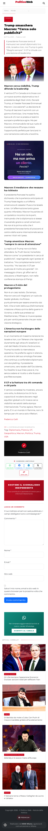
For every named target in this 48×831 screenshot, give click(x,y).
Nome (7, 550)
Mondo (8, 18)
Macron (20, 433)
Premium (25, 817)
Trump (37, 433)
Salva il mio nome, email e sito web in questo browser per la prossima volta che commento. (23, 591)
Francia (25, 430)
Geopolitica (10, 433)
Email (7, 562)
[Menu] (4, 3)
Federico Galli (11, 419)
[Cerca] (43, 3)
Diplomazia (14, 430)
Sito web (8, 574)
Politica (29, 433)
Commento (10, 518)
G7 (31, 430)
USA (6, 436)
